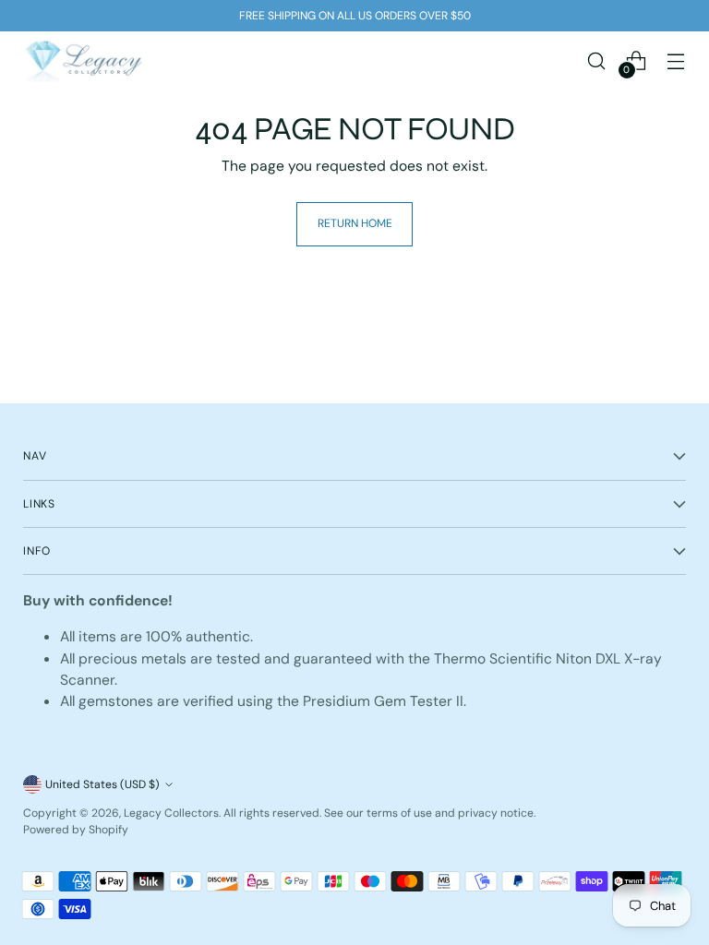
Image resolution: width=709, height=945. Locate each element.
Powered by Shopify (75, 829)
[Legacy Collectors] (83, 60)
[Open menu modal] (676, 60)
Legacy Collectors (171, 813)
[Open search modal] (597, 60)
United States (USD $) (102, 784)
